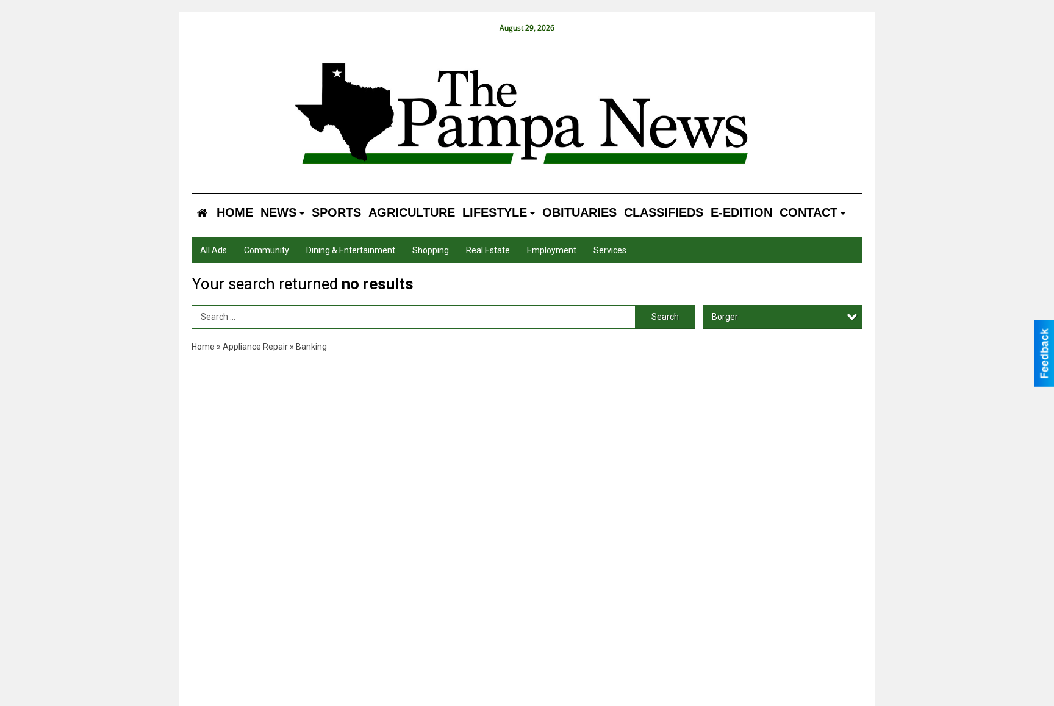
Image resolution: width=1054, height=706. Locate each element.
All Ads (213, 250)
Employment (551, 250)
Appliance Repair (255, 346)
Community (266, 250)
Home (203, 346)
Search (665, 317)
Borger (725, 317)
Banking (311, 346)
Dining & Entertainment (350, 250)
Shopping (430, 250)
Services (609, 250)
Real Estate (488, 250)
